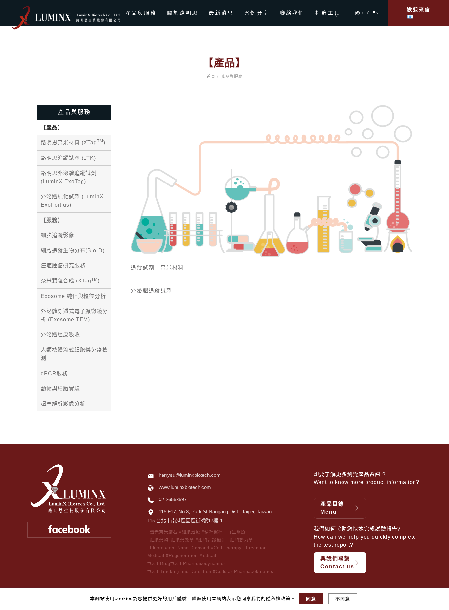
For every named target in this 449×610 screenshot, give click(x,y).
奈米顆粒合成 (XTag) (70, 280)
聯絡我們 (292, 13)
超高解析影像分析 (63, 403)
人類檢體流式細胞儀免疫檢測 (74, 354)
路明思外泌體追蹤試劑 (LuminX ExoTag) (69, 177)
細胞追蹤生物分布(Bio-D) (73, 250)
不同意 (342, 598)
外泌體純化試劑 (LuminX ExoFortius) (72, 200)
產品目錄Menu (332, 508)
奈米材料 (172, 267)
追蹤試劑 (142, 267)
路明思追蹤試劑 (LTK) (68, 158)
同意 (311, 598)
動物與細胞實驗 (60, 388)
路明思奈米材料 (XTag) (73, 142)
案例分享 (256, 13)
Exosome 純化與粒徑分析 (73, 296)
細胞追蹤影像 (57, 235)
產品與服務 (140, 13)
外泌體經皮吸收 (60, 334)
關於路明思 (182, 13)
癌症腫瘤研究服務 (63, 265)
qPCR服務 (54, 373)
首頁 (211, 76)
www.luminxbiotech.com (185, 487)
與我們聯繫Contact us (337, 562)
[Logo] (78, 17)
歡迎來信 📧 (419, 13)
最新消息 (221, 13)
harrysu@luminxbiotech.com (190, 475)
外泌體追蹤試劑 (151, 290)
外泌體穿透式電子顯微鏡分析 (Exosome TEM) (74, 315)
